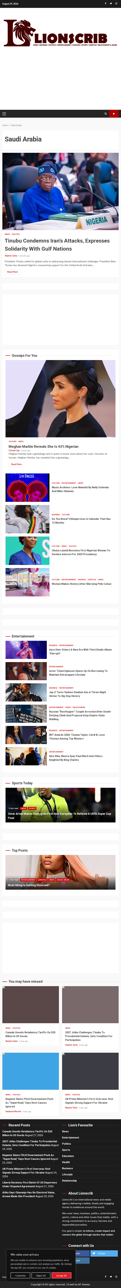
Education (68, 1156)
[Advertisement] (60, 82)
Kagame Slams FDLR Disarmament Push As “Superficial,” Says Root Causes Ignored (30, 1071)
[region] (41, 1266)
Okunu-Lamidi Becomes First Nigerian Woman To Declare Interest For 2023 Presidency (27, 551)
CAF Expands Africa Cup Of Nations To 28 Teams (60, 805)
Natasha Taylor (12, 1041)
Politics (16, 234)
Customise (20, 1276)
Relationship (79, 707)
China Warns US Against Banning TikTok (60, 872)
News (7, 234)
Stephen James (11, 256)
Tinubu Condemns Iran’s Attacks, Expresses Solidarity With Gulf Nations (60, 191)
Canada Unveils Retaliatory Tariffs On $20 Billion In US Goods (30, 1004)
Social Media (45, 880)
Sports (32, 813)
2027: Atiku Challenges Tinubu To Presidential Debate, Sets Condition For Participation (90, 1004)
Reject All (41, 1276)
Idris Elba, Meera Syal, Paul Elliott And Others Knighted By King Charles (26, 756)
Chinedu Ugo (14, 451)
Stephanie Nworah (14, 1111)
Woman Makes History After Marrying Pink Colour (27, 582)
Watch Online (114, 114)
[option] (60, 807)
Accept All (61, 1276)
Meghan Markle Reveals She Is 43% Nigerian (60, 398)
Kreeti (70, 1284)
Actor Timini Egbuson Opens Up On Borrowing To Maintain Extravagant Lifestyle (26, 671)
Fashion (82, 580)
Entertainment (69, 483)
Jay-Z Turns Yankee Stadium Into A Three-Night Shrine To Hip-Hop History (26, 692)
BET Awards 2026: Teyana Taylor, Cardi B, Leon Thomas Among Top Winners (26, 735)
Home (5, 1277)
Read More (12, 272)
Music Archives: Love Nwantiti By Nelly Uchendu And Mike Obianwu (27, 487)
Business (56, 515)
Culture (13, 441)
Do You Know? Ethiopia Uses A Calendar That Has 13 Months (27, 519)
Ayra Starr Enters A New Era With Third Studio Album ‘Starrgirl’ (26, 650)
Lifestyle (92, 580)
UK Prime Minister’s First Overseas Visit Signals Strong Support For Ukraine (90, 1071)
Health (66, 1162)
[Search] (106, 114)
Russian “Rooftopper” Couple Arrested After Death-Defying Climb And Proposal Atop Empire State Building (26, 714)
